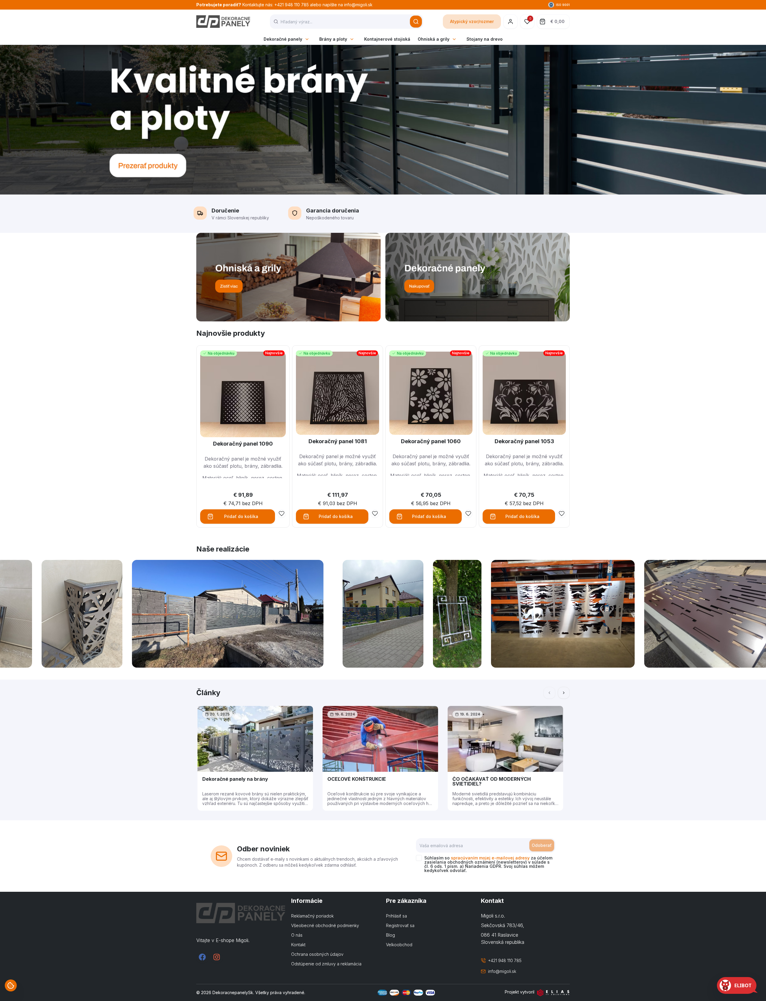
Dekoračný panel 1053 (524, 441)
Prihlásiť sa (396, 915)
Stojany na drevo (484, 39)
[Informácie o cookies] (11, 985)
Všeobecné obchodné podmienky (325, 925)
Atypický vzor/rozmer (472, 21)
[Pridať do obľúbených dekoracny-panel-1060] (468, 513)
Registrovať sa (400, 925)
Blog (390, 935)
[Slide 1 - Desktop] (383, 120)
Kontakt (298, 944)
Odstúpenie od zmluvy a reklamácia (326, 963)
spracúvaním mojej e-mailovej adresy (490, 857)
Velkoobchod (399, 944)
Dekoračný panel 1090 (243, 443)
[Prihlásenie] (510, 21)
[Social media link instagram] (217, 957)
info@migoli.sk (502, 971)
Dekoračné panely (283, 39)
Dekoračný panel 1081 (337, 441)
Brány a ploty (333, 39)
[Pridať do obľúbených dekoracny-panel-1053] (561, 513)
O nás (297, 935)
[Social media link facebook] (202, 957)
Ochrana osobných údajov (317, 954)
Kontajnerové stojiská (387, 39)
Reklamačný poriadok (312, 915)
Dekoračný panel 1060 (431, 441)
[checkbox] (419, 858)
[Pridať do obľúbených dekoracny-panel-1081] (375, 513)
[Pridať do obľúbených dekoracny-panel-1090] (281, 513)
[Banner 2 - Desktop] (477, 277)
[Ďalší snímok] (564, 693)
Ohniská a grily (433, 39)
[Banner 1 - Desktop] (288, 277)
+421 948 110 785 (505, 960)
